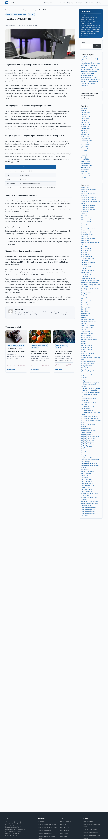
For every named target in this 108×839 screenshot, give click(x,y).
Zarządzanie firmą (86, 505)
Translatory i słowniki (87, 485)
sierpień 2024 (85, 145)
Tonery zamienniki (86, 481)
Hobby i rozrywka (86, 293)
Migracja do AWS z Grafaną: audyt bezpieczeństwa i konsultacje (90, 83)
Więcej (99, 2)
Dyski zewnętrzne (86, 256)
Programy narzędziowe (88, 443)
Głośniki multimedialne (88, 278)
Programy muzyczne (87, 441)
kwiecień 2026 (85, 116)
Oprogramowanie (86, 366)
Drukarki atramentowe (88, 238)
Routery (83, 449)
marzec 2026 (85, 118)
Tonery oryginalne (86, 479)
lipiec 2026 (84, 110)
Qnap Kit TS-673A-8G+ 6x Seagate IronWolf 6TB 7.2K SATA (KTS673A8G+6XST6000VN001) (66, 354)
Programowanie (86, 428)
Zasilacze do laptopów (88, 509)
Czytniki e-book (86, 232)
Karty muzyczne (86, 307)
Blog (56, 2)
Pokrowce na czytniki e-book (90, 392)
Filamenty (84, 268)
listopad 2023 (85, 163)
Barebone (84, 216)
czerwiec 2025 (85, 128)
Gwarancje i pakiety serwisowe (16, 14)
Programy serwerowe (87, 445)
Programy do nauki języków (90, 437)
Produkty (62, 2)
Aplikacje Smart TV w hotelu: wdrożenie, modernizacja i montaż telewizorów (90, 71)
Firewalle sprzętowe (87, 270)
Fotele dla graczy (86, 272)
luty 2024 (84, 157)
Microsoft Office (86, 335)
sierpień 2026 (85, 108)
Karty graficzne (86, 305)
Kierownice (84, 315)
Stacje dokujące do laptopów (90, 463)
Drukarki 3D (84, 236)
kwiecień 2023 (85, 175)
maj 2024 (84, 151)
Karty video (84, 311)
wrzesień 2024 (85, 143)
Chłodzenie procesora (88, 228)
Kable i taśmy (12, 345)
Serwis (83, 453)
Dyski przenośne (86, 248)
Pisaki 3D (84, 378)
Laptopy (83, 329)
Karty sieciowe (85, 309)
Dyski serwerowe (86, 250)
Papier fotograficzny (87, 370)
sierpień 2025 (85, 126)
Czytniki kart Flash (87, 234)
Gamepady (84, 276)
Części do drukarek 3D (88, 230)
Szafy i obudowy (86, 473)
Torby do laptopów (87, 483)
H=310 (83, 291)
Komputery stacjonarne (39, 345)
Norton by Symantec (87, 353)
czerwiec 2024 (85, 149)
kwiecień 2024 (85, 153)
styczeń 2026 (85, 122)
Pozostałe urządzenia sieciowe (90, 420)
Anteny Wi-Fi (85, 214)
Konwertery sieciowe (87, 325)
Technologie (85, 477)
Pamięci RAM (85, 368)
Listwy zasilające (86, 331)
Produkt (31, 14)
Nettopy (83, 351)
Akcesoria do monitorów (89, 197)
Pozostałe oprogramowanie (89, 418)
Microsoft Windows (87, 337)
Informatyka (84, 297)
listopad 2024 (85, 139)
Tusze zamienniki (86, 491)
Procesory (84, 422)
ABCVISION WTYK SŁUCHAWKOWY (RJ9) (16, 350)
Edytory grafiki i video (88, 258)
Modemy (83, 341)
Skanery (83, 455)
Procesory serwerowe (88, 424)
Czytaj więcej (11, 369)
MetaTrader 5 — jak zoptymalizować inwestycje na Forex (90, 59)
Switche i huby (85, 469)
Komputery (70, 2)
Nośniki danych (86, 355)
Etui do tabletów (86, 266)
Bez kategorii (85, 224)
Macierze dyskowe (61, 345)
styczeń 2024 (85, 159)
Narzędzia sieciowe (87, 349)
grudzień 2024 (85, 137)
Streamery (84, 467)
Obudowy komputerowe (88, 362)
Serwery (83, 451)
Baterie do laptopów (87, 218)
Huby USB (84, 295)
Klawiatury (84, 317)
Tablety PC (84, 475)
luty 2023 (84, 177)
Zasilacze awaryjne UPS (88, 507)
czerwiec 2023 (85, 173)
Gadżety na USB (86, 274)
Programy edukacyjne (88, 439)
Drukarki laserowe (86, 240)
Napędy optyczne (86, 347)
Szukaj (83, 42)
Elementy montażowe (88, 262)
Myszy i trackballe (86, 345)
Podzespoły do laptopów (89, 390)
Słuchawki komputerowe (88, 457)
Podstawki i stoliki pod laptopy (91, 388)
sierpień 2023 (85, 169)
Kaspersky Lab (85, 313)
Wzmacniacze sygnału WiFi (89, 503)
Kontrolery (84, 323)
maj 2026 (84, 114)
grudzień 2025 (85, 124)
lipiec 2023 (84, 171)
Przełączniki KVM (86, 447)
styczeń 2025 (85, 135)
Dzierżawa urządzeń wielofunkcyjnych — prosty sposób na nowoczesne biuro (90, 77)
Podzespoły (79, 2)
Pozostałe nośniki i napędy (89, 416)
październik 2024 (86, 141)
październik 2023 (86, 165)
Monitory (83, 343)
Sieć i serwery (90, 2)
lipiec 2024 (84, 147)
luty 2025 (84, 133)
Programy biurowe (87, 435)
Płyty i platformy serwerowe (90, 382)
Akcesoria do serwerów (88, 205)
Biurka (83, 226)
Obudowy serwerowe (87, 364)
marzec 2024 (85, 155)
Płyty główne (85, 380)
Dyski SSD (84, 252)
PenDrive (83, 376)
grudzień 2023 (85, 161)
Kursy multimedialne (87, 327)
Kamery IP (84, 303)
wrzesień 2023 (85, 167)
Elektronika (84, 260)
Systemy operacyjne (87, 471)
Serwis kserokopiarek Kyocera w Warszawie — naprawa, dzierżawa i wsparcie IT (90, 65)
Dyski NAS (84, 246)
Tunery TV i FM (85, 487)
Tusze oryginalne (86, 489)
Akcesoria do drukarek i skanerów (47, 827)
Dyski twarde (85, 254)
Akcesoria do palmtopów (89, 199)
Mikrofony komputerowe (89, 339)
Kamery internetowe (87, 301)
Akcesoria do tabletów (88, 208)
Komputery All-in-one (87, 319)
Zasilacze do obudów (87, 512)
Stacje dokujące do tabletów (90, 465)
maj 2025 (84, 130)
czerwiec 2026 (85, 112)
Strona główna (48, 2)
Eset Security (85, 264)
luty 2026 (84, 120)
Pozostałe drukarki (87, 410)
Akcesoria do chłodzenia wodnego (47, 824)
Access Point (85, 187)
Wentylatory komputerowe (89, 501)
